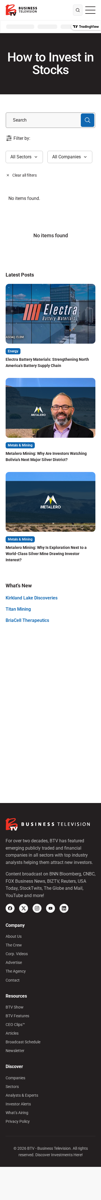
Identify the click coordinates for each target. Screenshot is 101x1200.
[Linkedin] (63, 908)
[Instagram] (37, 908)
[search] (77, 10)
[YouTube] (50, 908)
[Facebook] (10, 908)
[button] (24, 157)
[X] (23, 908)
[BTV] (21, 10)
